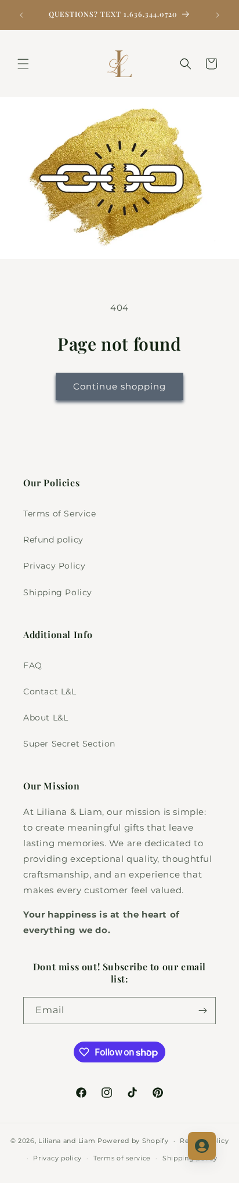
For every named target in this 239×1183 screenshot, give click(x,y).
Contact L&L (50, 691)
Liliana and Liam (66, 1141)
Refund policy (53, 539)
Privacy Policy (54, 565)
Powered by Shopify (133, 1141)
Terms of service (122, 1158)
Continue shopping (119, 386)
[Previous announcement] (21, 15)
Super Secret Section (69, 743)
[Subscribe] (202, 1010)
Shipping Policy (57, 592)
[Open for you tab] (202, 1146)
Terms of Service (59, 513)
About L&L (45, 717)
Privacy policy (57, 1158)
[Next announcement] (217, 15)
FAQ (32, 665)
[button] (23, 64)
